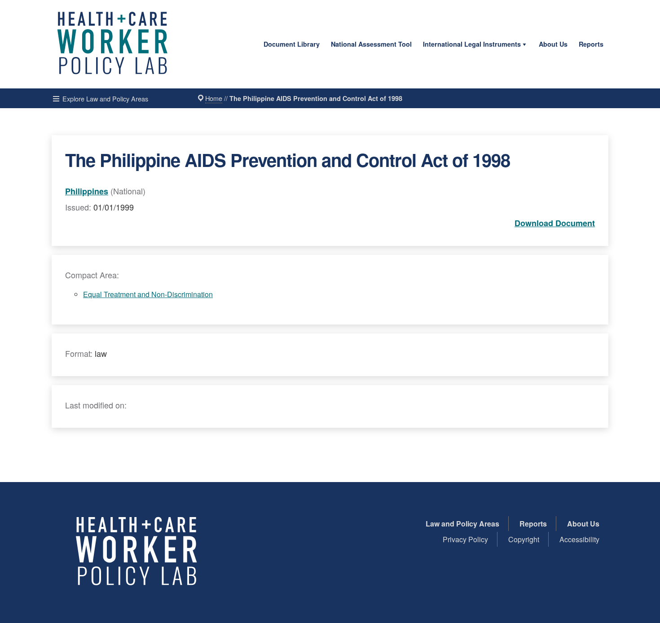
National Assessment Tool (371, 43)
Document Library (292, 43)
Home (213, 98)
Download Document (555, 223)
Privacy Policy (465, 539)
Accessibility (579, 539)
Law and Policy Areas (462, 523)
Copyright (523, 539)
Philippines (86, 191)
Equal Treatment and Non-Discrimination (148, 294)
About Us (553, 43)
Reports (591, 43)
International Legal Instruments (472, 43)
